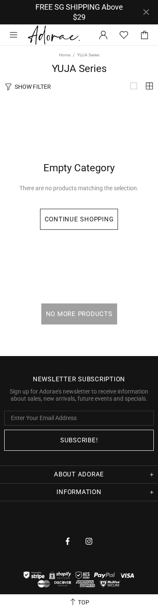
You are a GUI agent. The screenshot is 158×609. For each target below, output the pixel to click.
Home (64, 55)
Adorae (54, 35)
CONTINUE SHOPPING (79, 219)
